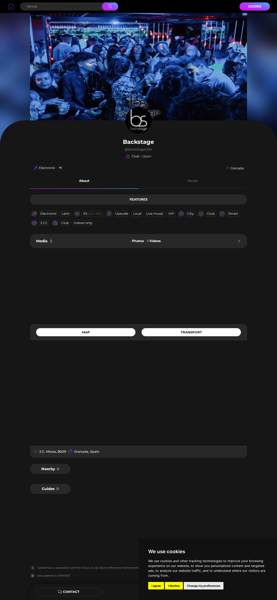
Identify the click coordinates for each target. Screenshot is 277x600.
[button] (84, 181)
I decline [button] (174, 585)
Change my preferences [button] (203, 585)
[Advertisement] (138, 285)
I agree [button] (156, 585)
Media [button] (193, 181)
